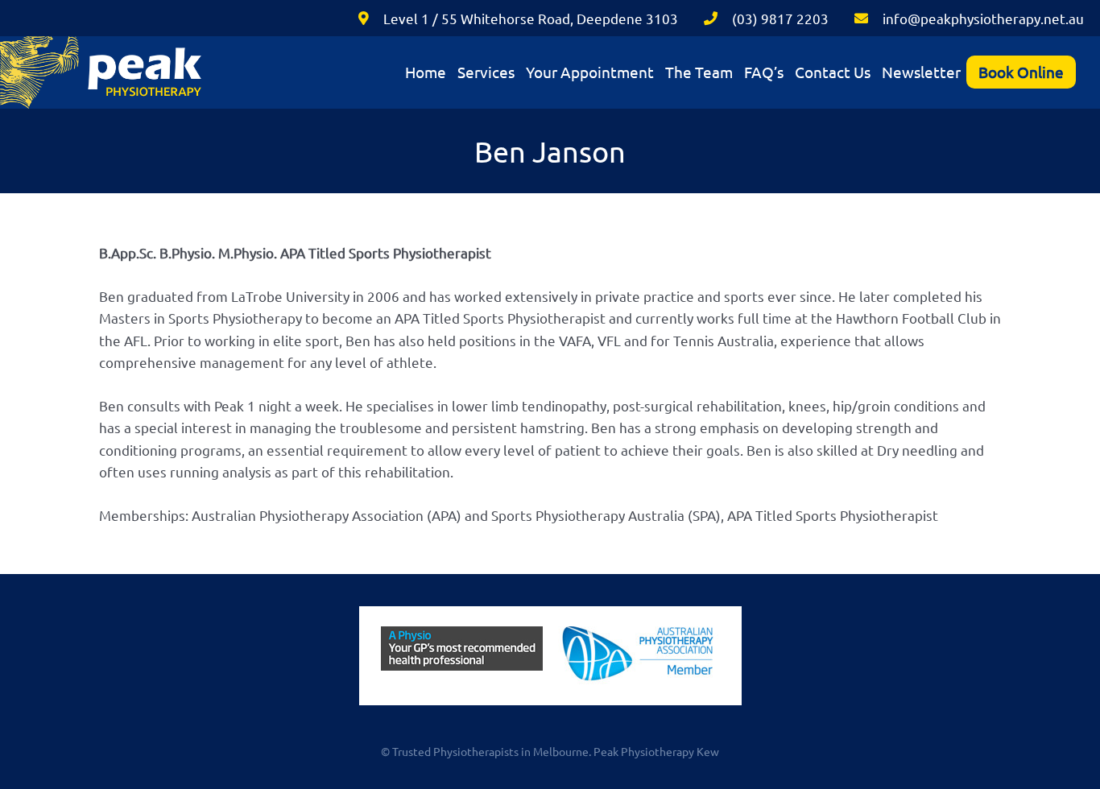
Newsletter (921, 71)
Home (425, 71)
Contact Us (832, 71)
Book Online (1021, 71)
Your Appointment (590, 71)
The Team (699, 71)
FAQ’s (764, 71)
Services (486, 71)
